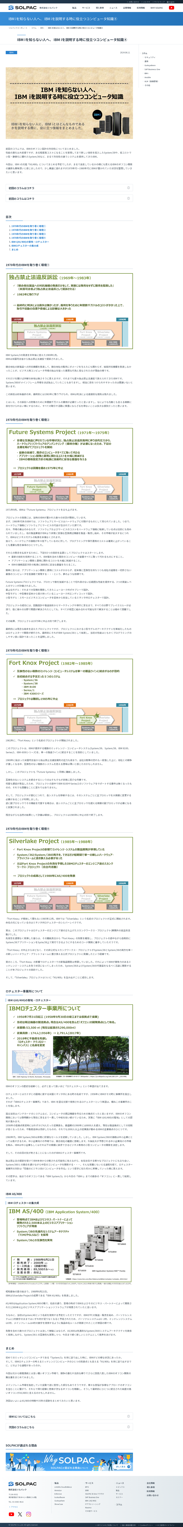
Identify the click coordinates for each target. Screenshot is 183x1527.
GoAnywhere (150, 65)
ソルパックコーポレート (18, 28)
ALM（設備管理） (152, 81)
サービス (86, 7)
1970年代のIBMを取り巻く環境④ (28, 237)
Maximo (88, 1507)
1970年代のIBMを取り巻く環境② (28, 230)
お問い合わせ (134, 2)
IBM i (42, 28)
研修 (87, 1490)
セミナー (119, 1497)
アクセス (14, 1507)
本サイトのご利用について (107, 1525)
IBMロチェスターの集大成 (24, 245)
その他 (147, 85)
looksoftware (59, 1497)
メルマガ (146, 2)
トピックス (120, 1487)
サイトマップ (159, 2)
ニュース (113, 7)
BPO (87, 1487)
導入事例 (100, 7)
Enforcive (58, 1494)
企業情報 (127, 7)
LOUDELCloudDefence (63, 1487)
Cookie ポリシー (146, 1525)
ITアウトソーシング (92, 1504)
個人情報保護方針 (129, 1525)
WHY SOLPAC (157, 7)
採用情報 (141, 7)
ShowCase (58, 1504)
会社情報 (151, 1483)
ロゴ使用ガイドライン (165, 1525)
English (171, 2)
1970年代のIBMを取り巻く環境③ (28, 234)
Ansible (148, 77)
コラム (33, 28)
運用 (146, 61)
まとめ (14, 249)
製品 (74, 7)
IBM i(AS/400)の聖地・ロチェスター (30, 241)
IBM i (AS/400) (90, 1500)
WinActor (58, 1490)
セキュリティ (150, 57)
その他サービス (91, 1511)
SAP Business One (152, 69)
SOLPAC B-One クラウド (94, 1494)
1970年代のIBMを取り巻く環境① (28, 226)
